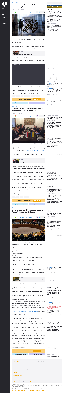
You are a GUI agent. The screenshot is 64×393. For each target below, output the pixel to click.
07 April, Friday (50, 104)
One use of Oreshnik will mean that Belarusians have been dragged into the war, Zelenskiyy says (54, 26)
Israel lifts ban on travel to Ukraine (55, 290)
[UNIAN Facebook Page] (28, 381)
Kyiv (2, 15)
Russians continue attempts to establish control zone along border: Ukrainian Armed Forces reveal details (54, 16)
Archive (3, 20)
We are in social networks (40, 390)
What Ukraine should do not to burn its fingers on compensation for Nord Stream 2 (54, 268)
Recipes (16, 378)
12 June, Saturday (51, 216)
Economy (3, 13)
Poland (14, 197)
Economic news (16, 364)
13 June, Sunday (51, 193)
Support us (54, 6)
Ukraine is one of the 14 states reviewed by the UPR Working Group (25, 311)
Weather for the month (24, 366)
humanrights (22, 347)
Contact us (4, 23)
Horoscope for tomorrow (22, 369)
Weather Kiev (38, 366)
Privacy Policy (20, 390)
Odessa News (36, 361)
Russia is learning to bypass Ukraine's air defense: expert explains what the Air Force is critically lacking (54, 12)
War (2, 9)
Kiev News (31, 361)
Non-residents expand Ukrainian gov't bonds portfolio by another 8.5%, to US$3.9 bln (54, 297)
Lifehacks (15, 372)
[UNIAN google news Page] (34, 381)
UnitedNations (27, 95)
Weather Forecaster (32, 366)
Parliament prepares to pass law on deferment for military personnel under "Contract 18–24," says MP (54, 20)
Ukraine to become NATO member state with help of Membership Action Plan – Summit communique (54, 126)
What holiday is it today (17, 375)
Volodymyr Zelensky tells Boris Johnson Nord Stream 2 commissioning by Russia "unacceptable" (54, 133)
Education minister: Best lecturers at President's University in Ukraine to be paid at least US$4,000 (54, 142)
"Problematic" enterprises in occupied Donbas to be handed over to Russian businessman (54, 311)
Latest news (51, 9)
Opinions (3, 18)
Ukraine (3, 10)
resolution (33, 95)
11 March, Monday (51, 81)
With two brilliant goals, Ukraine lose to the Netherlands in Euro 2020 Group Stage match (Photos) (54, 190)
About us (26, 390)
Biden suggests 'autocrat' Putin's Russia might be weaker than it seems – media (53, 169)
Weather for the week (52, 366)
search (21, 197)
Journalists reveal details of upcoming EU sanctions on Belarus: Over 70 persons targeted (54, 351)
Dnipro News (42, 361)
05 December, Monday (52, 115)
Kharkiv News (22, 361)
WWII (18, 197)
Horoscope (15, 369)
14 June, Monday (51, 120)
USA (22, 95)
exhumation (26, 197)
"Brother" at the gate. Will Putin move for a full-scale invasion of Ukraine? (53, 303)
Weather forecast (16, 366)
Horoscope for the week (31, 369)
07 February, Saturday (52, 23)
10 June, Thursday (51, 354)
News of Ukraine (16, 361)
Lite (14, 378)
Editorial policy (31, 390)
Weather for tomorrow (44, 366)
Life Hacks (20, 378)
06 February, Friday (51, 68)
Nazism (38, 95)
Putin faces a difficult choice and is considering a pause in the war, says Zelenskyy (54, 65)
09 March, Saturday (51, 86)
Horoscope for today (39, 369)
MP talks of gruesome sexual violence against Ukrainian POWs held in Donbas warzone (54, 323)
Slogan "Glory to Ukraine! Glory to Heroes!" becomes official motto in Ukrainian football (54, 307)
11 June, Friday (50, 280)
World (3, 14)
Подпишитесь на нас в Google (24, 12)
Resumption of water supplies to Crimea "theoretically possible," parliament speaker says (54, 293)
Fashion (24, 378)
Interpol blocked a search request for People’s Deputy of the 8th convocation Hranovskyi (54, 101)
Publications (4, 17)
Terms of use (14, 390)
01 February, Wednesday (53, 110)
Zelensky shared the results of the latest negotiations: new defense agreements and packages (54, 97)
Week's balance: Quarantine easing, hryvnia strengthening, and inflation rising (54, 232)
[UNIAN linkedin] (32, 381)
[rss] (40, 381)
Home (3, 8)
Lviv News (27, 361)
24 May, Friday (50, 74)
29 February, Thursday (52, 94)
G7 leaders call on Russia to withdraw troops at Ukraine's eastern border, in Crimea (54, 202)
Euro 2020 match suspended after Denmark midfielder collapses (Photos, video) (54, 222)
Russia (14, 95)
